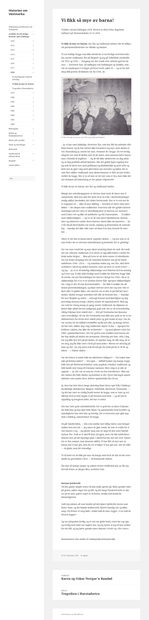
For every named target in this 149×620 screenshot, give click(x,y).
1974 (12, 54)
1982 (12, 106)
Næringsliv (13, 128)
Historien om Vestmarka (18, 12)
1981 (12, 102)
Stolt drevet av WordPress (72, 614)
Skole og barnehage (17, 145)
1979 (12, 93)
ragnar (85, 555)
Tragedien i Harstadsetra (22, 88)
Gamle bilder (14, 165)
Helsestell (13, 149)
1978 (12, 72)
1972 (12, 45)
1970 (12, 41)
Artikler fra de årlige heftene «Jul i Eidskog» (19, 35)
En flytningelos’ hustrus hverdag (22, 78)
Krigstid (12, 161)
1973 (12, 50)
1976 (12, 63)
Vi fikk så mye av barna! (23, 84)
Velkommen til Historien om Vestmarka (20, 28)
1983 (12, 111)
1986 (12, 124)
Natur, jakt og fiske (17, 140)
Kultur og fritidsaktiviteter (16, 134)
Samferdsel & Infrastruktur (14, 154)
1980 (12, 97)
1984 (12, 115)
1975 (12, 59)
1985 (12, 120)
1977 (12, 68)
